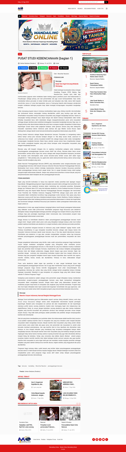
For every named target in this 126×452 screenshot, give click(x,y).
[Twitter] (106, 439)
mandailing (31, 366)
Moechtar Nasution (41, 366)
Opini (54, 16)
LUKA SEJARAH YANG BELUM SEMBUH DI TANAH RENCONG (70, 395)
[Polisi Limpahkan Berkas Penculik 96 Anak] (70, 413)
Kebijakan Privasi (90, 8)
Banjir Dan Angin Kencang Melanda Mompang (67, 85)
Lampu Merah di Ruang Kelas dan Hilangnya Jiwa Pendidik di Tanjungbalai (97, 111)
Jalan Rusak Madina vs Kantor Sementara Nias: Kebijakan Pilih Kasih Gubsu (98, 102)
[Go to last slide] (77, 404)
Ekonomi (48, 16)
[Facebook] (93, 439)
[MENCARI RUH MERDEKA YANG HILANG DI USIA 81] (56, 385)
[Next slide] (79, 404)
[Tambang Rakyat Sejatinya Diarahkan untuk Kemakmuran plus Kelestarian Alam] (87, 145)
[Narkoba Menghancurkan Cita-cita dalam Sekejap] (87, 164)
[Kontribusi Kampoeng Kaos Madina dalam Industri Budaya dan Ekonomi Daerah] (95, 65)
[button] (106, 2)
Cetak (57, 63)
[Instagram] (96, 439)
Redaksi (80, 8)
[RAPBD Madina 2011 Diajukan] (49, 413)
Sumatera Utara (33, 16)
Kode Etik (100, 8)
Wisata (68, 16)
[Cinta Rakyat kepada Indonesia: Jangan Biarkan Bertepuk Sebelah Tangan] (24, 396)
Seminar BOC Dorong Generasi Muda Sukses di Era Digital (99, 135)
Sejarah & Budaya (94, 16)
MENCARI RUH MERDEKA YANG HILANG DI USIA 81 (69, 384)
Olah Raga (74, 16)
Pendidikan (61, 16)
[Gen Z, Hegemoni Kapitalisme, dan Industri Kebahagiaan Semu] (24, 385)
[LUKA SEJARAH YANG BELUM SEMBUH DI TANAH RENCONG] (56, 396)
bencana (24, 366)
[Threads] (100, 439)
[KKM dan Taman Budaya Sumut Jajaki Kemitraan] (28, 413)
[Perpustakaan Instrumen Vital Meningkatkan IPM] (87, 155)
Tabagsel (42, 16)
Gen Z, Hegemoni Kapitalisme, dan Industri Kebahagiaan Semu (99, 125)
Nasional (24, 16)
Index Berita (72, 8)
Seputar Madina (83, 16)
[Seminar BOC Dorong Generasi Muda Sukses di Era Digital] (87, 136)
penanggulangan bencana (55, 366)
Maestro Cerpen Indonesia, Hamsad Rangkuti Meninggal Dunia (40, 295)
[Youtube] (103, 439)
